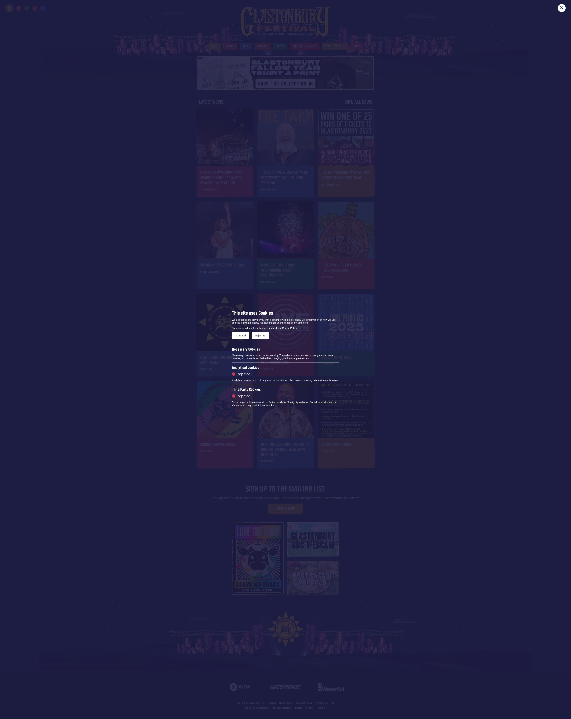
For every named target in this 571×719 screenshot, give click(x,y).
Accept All (240, 335)
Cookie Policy (289, 328)
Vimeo (235, 405)
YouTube (281, 402)
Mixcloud (328, 402)
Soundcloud (316, 402)
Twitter (272, 402)
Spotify (290, 402)
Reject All (260, 335)
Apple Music (302, 402)
